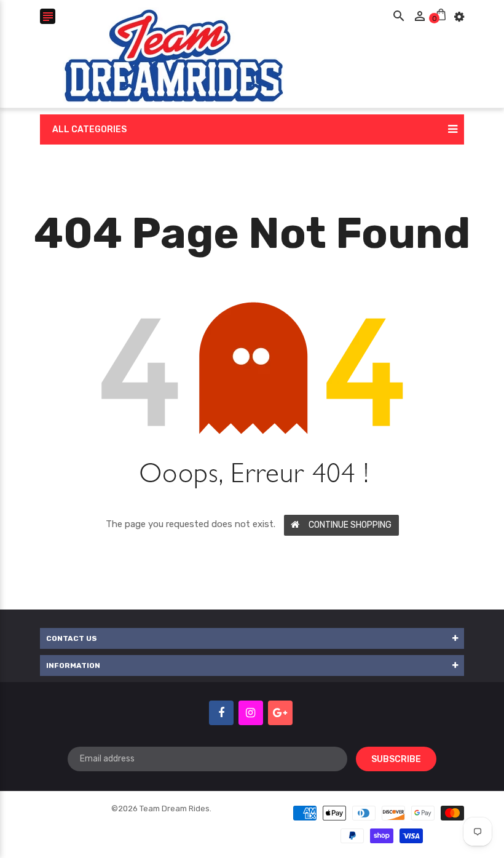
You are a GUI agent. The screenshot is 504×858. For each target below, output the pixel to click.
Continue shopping (350, 525)
